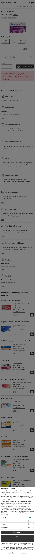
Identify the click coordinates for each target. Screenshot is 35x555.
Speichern (17, 536)
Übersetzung (4, 521)
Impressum (24, 553)
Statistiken (3, 524)
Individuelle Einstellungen (17, 540)
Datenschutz (11, 553)
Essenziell (3, 517)
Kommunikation (5, 527)
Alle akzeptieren (17, 532)
